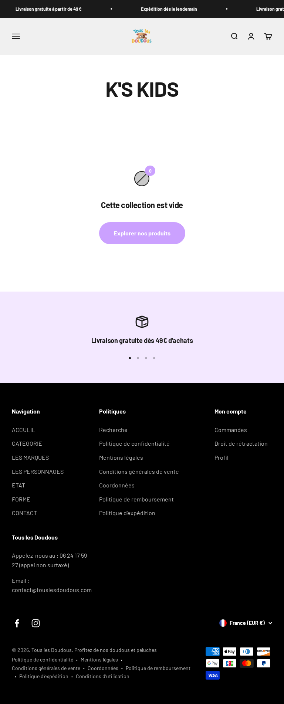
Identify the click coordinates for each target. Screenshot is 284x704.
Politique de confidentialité (134, 443)
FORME (21, 499)
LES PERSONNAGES (38, 471)
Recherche (113, 429)
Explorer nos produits (142, 233)
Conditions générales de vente (139, 471)
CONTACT (24, 512)
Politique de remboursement (136, 499)
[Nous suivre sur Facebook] (17, 623)
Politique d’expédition (43, 676)
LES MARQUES (30, 457)
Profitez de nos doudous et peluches (115, 650)
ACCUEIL (23, 429)
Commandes (230, 429)
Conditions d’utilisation (102, 676)
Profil (221, 457)
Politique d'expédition (127, 512)
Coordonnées (117, 485)
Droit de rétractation (241, 443)
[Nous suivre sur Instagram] (36, 623)
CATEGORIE (27, 443)
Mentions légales (121, 457)
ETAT (18, 485)
